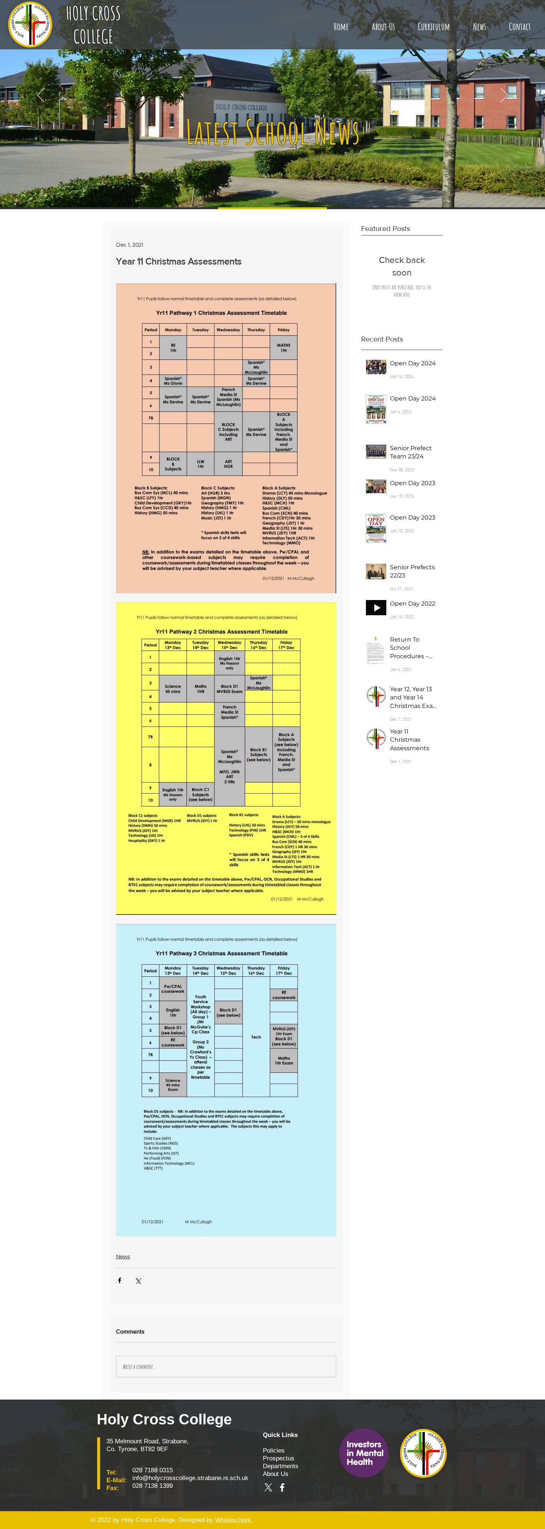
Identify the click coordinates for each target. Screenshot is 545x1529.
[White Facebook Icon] (282, 1487)
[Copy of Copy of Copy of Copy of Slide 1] (272, 192)
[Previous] (40, 95)
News (123, 1256)
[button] (383, 23)
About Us (275, 1473)
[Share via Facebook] (119, 1280)
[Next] (504, 95)
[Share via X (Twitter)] (137, 1280)
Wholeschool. (233, 1519)
